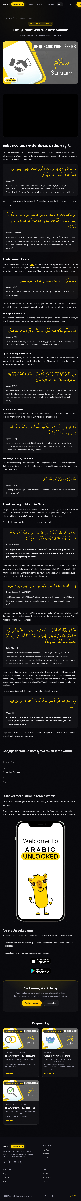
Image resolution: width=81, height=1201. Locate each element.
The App (46, 1150)
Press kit (6, 1185)
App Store (47, 1174)
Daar (32, 264)
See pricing (51, 1003)
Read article (10, 1073)
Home (30, 4)
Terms (45, 1185)
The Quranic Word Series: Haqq (20, 1108)
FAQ (4, 1181)
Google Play (47, 1177)
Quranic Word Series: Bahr (57, 1055)
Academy (40, 4)
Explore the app (31, 1003)
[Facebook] (10, 1162)
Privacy (45, 1181)
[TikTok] (20, 1162)
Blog (60, 4)
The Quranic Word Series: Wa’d (20, 1055)
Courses (51, 4)
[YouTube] (15, 1162)
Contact (69, 4)
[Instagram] (5, 1162)
